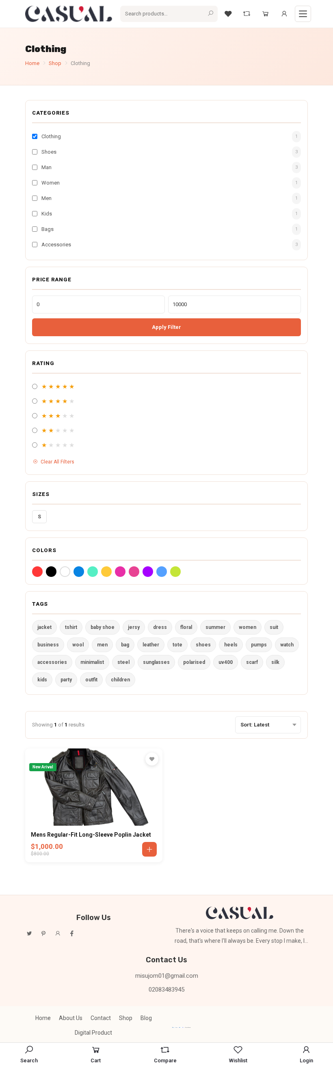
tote (177, 645)
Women (50, 183)
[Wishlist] (228, 14)
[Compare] (247, 14)
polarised (194, 662)
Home (32, 63)
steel (123, 662)
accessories (52, 662)
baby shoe (103, 627)
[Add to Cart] (149, 849)
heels (231, 645)
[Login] (284, 14)
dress (160, 627)
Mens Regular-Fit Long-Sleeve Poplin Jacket (91, 834)
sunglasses (156, 662)
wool (78, 645)
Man (46, 167)
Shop (55, 63)
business (48, 645)
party (66, 680)
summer (215, 627)
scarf (252, 662)
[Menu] (303, 14)
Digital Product (93, 1032)
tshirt (71, 627)
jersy (134, 627)
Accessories (56, 244)
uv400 (225, 662)
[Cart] (265, 14)
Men (46, 198)
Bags (47, 229)
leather (151, 645)
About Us (70, 1018)
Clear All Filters (57, 462)
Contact (101, 1018)
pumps (259, 645)
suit (274, 627)
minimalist (92, 662)
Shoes (48, 152)
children (120, 680)
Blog (146, 1018)
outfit (91, 680)
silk (275, 662)
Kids (46, 214)
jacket (44, 627)
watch (287, 645)
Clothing (51, 136)
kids (42, 680)
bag (125, 645)
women (247, 627)
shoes (203, 645)
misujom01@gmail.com (166, 975)
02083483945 (166, 989)
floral (186, 627)
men (102, 645)
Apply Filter (166, 327)
